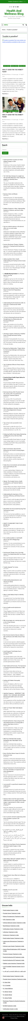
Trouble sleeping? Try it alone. (10, 567)
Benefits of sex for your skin (10, 889)
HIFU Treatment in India (9, 919)
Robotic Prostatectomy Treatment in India (13, 916)
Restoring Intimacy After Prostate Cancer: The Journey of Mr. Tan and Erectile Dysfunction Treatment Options (13, 393)
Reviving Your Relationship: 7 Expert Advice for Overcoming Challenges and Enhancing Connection (14, 350)
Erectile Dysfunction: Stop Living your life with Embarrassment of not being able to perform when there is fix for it (13, 722)
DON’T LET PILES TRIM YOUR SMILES (12, 708)
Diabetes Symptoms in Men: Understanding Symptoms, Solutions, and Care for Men (13, 1)
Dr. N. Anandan (6, 985)
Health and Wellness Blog (14, 12)
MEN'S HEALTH (7, 66)
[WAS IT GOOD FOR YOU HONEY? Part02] (14, 105)
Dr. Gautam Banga (7, 994)
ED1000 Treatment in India (9, 1006)
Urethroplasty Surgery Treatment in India (13, 929)
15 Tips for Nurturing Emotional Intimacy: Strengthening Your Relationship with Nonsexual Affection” (13, 319)
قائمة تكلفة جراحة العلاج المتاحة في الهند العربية (14, 971)
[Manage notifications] (3, 1017)
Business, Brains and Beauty (10, 194)
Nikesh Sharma (7, 74)
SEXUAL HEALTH (14, 66)
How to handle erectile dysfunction (12, 607)
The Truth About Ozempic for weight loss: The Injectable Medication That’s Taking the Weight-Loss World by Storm (14, 177)
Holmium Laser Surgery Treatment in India (13, 946)
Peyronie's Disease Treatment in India (12, 954)
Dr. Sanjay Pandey (7, 998)
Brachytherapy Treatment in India (11, 925)
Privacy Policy (14, 1018)
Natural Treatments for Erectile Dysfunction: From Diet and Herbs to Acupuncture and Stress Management (14, 769)
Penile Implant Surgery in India (10, 910)
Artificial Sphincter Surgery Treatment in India (14, 922)
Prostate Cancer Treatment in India (11, 913)
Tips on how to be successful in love (12, 423)
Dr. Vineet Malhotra (8, 988)
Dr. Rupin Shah (6, 982)
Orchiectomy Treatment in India (11, 935)
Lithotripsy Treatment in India (10, 932)
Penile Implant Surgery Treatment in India (13, 938)
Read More (4, 93)
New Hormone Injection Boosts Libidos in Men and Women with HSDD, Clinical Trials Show (14, 636)
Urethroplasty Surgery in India (10, 1009)
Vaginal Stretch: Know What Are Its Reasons (14, 875)
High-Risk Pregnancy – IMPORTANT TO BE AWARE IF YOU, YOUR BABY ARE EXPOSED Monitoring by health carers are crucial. (14, 695)
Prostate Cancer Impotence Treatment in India (14, 979)
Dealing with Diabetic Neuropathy (11, 680)
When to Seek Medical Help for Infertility (13, 594)
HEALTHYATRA (20, 1016)
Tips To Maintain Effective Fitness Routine (14, 364)
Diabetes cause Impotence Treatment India (13, 963)
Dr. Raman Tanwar (7, 991)
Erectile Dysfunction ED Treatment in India (13, 957)
